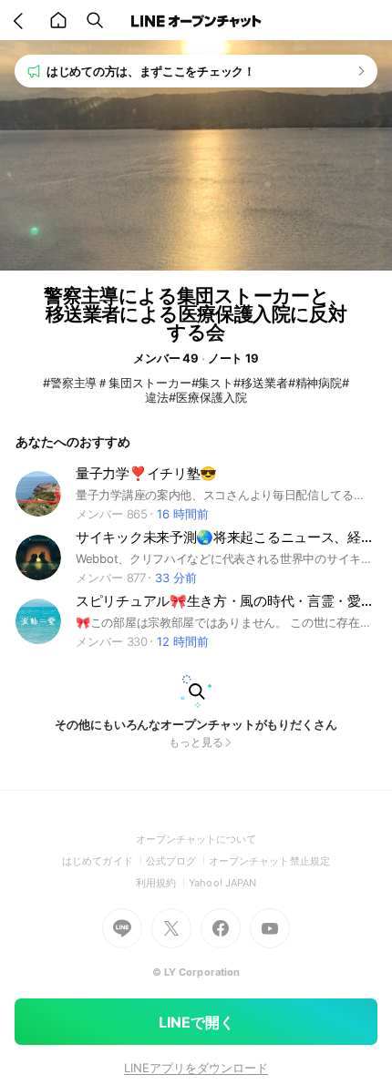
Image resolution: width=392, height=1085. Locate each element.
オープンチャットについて (196, 839)
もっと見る (196, 742)
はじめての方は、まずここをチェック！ (150, 71)
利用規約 (162, 882)
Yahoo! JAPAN (222, 882)
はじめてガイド (103, 861)
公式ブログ (177, 861)
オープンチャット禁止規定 (269, 861)
